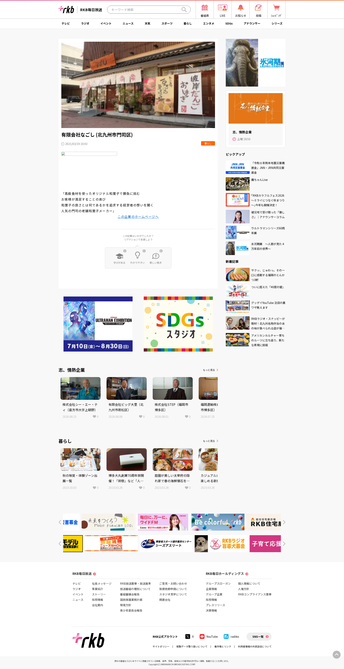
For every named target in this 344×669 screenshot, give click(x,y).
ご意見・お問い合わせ (173, 583)
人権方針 (243, 589)
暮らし (188, 23)
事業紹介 (97, 589)
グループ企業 (214, 594)
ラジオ (85, 23)
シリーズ (277, 23)
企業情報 (211, 589)
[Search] (184, 9)
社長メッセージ (101, 583)
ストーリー (99, 594)
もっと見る (209, 369)
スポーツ (167, 23)
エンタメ (208, 23)
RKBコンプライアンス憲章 (255, 594)
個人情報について (249, 583)
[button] (60, 522)
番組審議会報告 (130, 594)
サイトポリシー (161, 646)
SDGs (229, 23)
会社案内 (97, 605)
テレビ (66, 23)
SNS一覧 (258, 636)
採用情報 (97, 600)
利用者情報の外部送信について (255, 646)
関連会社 (164, 600)
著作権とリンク (222, 646)
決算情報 (211, 610)
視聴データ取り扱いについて (191, 646)
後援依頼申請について (173, 589)
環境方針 (125, 605)
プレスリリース (215, 605)
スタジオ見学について (173, 594)
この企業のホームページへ (138, 216)
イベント (105, 23)
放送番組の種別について (135, 589)
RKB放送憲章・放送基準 (135, 583)
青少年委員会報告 (131, 610)
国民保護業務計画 (131, 600)
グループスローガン (218, 583)
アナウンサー (252, 23)
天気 (147, 23)
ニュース (128, 23)
